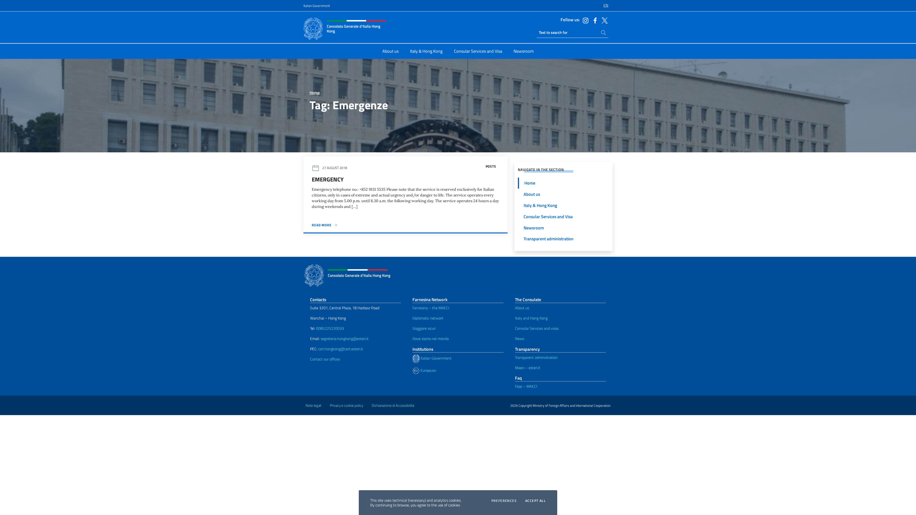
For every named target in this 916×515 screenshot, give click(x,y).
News (519, 338)
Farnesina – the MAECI (430, 308)
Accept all (535, 500)
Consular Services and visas (537, 328)
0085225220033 (330, 328)
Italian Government (316, 5)
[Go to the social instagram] (584, 20)
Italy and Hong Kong (531, 318)
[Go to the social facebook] (594, 20)
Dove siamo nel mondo (430, 338)
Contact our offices (325, 359)
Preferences (504, 500)
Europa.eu (428, 370)
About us (522, 308)
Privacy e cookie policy (346, 405)
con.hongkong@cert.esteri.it (340, 349)
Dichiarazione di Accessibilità (393, 405)
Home (315, 93)
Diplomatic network (427, 318)
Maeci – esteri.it (527, 368)
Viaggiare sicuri (424, 328)
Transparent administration (536, 357)
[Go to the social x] (603, 20)
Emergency (328, 179)
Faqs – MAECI (526, 386)
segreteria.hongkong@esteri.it (345, 338)
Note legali (313, 405)
